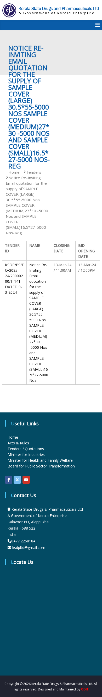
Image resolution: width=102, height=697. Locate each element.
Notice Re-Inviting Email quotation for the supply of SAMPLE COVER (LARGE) (38, 286)
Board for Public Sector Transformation (41, 466)
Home (13, 437)
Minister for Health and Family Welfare (40, 460)
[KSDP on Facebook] (8, 480)
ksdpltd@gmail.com (28, 547)
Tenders (33, 172)
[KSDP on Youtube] (26, 480)
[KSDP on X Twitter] (17, 480)
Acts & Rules (18, 442)
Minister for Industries (26, 454)
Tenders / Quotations (26, 448)
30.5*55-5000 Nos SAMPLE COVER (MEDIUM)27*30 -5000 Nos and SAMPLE (38, 336)
